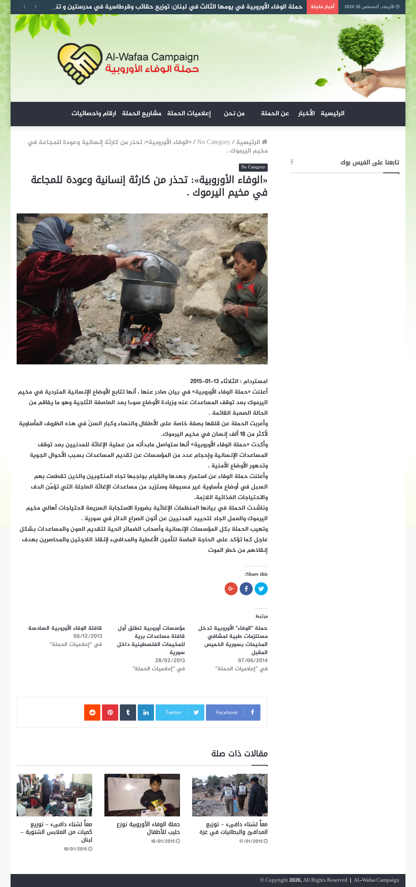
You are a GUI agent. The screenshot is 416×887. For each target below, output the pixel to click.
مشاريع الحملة (141, 113)
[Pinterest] (110, 712)
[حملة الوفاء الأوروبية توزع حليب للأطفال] (142, 795)
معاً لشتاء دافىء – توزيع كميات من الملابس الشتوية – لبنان (56, 832)
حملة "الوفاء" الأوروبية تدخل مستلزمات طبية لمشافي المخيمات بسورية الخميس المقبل (233, 640)
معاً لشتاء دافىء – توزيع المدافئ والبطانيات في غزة (233, 828)
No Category (213, 142)
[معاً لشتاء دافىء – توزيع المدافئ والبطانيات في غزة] (230, 795)
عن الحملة (275, 113)
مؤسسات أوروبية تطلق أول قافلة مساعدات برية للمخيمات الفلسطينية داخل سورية (151, 640)
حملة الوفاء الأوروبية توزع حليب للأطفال (148, 828)
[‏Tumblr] (128, 712)
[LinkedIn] (146, 712)
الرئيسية (332, 113)
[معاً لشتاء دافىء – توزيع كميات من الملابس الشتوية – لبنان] (54, 795)
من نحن (234, 113)
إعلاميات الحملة (189, 113)
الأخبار (306, 113)
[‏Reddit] (92, 712)
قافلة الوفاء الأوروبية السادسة (65, 628)
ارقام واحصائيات (94, 113)
